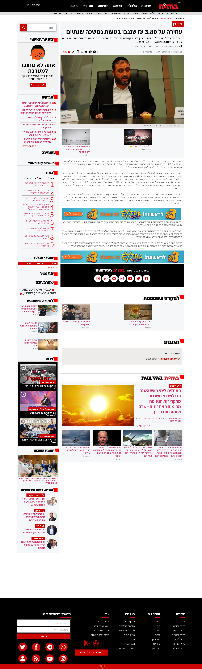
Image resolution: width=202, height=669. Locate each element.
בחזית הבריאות (178, 630)
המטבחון (156, 639)
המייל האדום (129, 634)
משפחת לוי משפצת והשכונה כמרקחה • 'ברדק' (37, 184)
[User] (22, 658)
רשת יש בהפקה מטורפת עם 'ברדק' (37, 237)
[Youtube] (49, 658)
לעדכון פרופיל (38, 85)
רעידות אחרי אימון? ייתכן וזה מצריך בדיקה (37, 222)
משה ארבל (159, 46)
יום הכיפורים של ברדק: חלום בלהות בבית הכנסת (37, 199)
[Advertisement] (101, 575)
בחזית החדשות (176, 18)
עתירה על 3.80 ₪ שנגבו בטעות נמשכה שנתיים (124, 31)
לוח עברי (57, 13)
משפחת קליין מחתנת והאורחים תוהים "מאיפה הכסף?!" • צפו (36, 214)
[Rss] (36, 658)
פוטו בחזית (116, 13)
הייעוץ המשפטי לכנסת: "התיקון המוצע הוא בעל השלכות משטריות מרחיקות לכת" (36, 206)
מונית (166, 46)
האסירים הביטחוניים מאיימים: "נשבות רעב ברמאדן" (36, 191)
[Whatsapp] (63, 647)
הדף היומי (79, 13)
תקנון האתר (130, 643)
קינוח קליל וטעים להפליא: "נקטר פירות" (38, 229)
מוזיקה (90, 13)
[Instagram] (63, 658)
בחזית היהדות (179, 643)
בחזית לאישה (179, 639)
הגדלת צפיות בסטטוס (100, 634)
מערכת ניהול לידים (101, 626)
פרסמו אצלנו (129, 639)
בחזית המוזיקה (178, 648)
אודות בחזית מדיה (127, 648)
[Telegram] (49, 647)
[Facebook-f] (36, 647)
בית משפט (172, 46)
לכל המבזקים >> (28, 146)
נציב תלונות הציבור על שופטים (145, 46)
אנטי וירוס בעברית (101, 630)
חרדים (161, 13)
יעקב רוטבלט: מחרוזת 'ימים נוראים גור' (37, 244)
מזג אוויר (68, 13)
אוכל (98, 13)
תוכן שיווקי (156, 648)
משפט (164, 18)
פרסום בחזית (103, 621)
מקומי (144, 13)
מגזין (126, 13)
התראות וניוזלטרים (127, 626)
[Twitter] (22, 647)
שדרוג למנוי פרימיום (126, 630)
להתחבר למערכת (169, 358)
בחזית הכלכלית (178, 634)
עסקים (135, 13)
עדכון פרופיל (129, 621)
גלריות (157, 634)
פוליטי (152, 13)
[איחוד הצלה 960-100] (121, 219)
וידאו (158, 621)
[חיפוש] (23, 27)
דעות (106, 13)
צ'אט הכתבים (173, 13)
